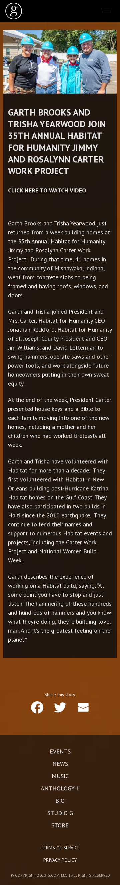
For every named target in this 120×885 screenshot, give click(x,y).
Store (60, 825)
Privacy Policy (60, 860)
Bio (60, 800)
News (60, 763)
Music (60, 776)
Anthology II (60, 788)
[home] (13, 11)
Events (60, 751)
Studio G (60, 813)
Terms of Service (60, 848)
